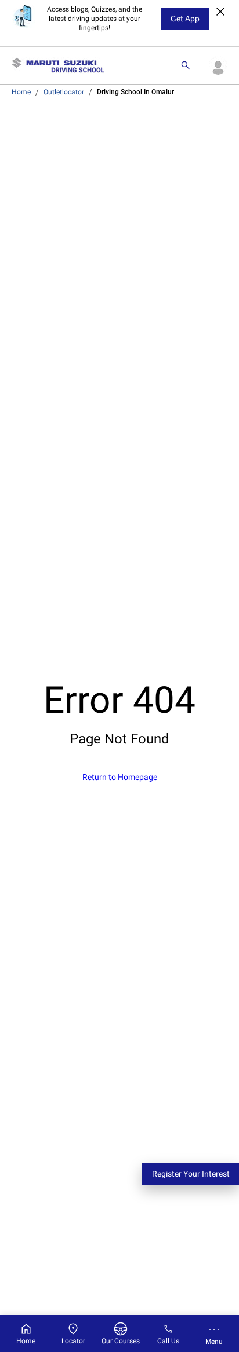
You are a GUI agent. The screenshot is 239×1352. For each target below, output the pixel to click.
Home (21, 92)
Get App (185, 18)
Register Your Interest (191, 1173)
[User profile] (218, 65)
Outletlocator (64, 92)
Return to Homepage (119, 777)
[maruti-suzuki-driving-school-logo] (58, 65)
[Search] (185, 65)
